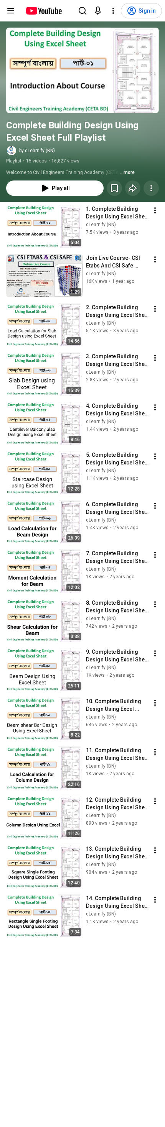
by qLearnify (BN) (37, 150)
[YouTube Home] (43, 10)
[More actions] (151, 188)
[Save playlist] (114, 188)
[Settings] (113, 10)
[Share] (132, 188)
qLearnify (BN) (101, 224)
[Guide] (10, 10)
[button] (82, 70)
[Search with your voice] (98, 10)
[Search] (82, 10)
